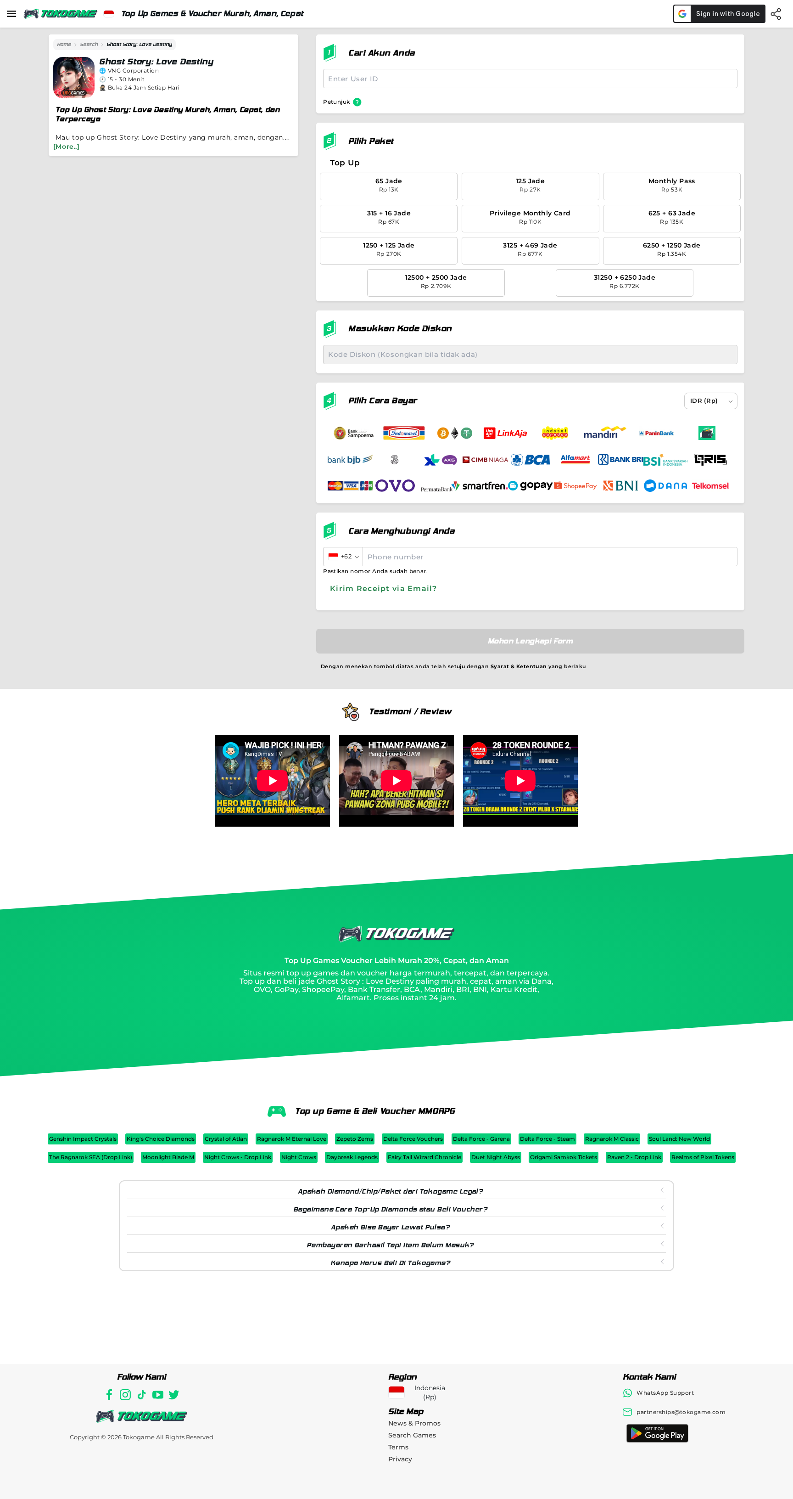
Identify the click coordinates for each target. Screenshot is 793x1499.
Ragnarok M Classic (612, 1138)
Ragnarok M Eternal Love (291, 1138)
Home (64, 44)
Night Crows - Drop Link (237, 1157)
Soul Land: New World (679, 1138)
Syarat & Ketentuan (519, 666)
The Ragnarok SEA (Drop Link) (90, 1157)
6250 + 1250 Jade (672, 249)
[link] (64, 44)
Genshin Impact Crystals (83, 1138)
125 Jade (530, 185)
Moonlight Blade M (168, 1157)
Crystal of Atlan (226, 1138)
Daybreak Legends (352, 1157)
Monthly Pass (671, 185)
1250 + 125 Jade (388, 249)
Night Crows (298, 1157)
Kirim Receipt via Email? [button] (383, 588)
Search (89, 44)
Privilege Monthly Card (530, 217)
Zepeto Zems (354, 1138)
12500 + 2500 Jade (436, 281)
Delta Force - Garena (481, 1138)
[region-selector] (108, 13)
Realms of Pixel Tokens (702, 1157)
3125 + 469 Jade (530, 249)
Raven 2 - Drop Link (634, 1157)
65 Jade (388, 185)
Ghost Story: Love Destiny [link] (139, 44)
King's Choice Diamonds (161, 1138)
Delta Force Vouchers (413, 1138)
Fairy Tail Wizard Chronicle (424, 1157)
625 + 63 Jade (671, 217)
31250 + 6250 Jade (624, 281)
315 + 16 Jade (389, 217)
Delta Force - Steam (547, 1138)
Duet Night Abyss (495, 1157)
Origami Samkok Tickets (563, 1157)
